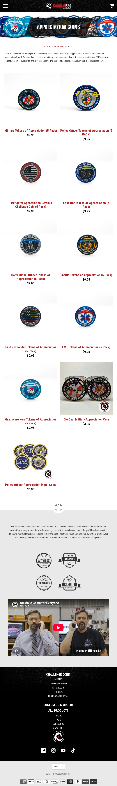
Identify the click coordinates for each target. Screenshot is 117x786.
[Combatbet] (58, 5)
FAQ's (58, 720)
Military (58, 679)
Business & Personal (58, 696)
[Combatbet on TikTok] (73, 751)
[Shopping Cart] (111, 6)
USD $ (57, 766)
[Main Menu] (6, 6)
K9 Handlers (58, 688)
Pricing (58, 715)
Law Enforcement (58, 683)
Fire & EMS (58, 692)
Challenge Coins (58, 674)
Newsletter (58, 728)
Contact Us (58, 724)
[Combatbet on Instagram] (53, 751)
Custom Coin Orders (58, 705)
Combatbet (66, 774)
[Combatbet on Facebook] (43, 751)
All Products (58, 710)
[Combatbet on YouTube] (63, 751)
